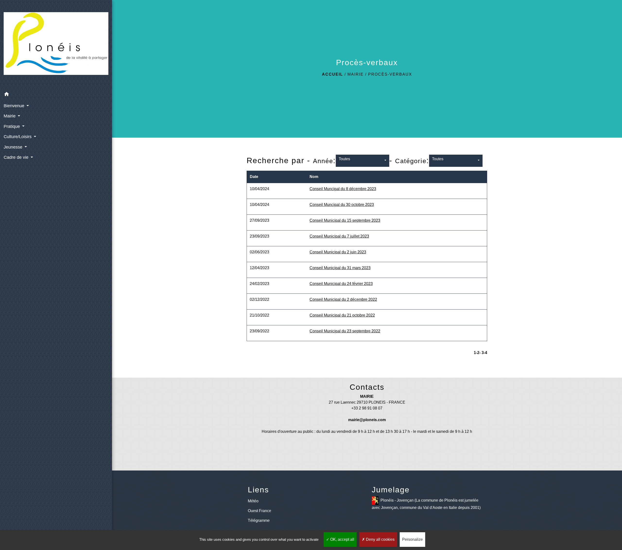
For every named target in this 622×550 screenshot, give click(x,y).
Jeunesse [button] (14, 147)
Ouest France (259, 511)
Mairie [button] (10, 116)
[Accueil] (56, 44)
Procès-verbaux (390, 74)
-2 (477, 353)
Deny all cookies (380, 539)
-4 (485, 353)
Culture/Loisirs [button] (18, 136)
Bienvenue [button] (15, 105)
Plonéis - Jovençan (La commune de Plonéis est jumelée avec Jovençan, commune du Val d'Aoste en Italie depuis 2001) (426, 504)
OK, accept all (341, 539)
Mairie (355, 74)
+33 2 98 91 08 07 (366, 408)
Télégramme (259, 520)
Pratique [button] (12, 126)
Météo (253, 501)
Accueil (332, 74)
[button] (56, 95)
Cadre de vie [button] (17, 157)
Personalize (412, 539)
